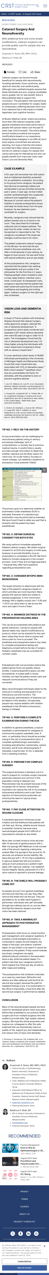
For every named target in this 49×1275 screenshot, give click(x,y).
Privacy (24, 1191)
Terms (24, 1199)
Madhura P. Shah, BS (20, 1110)
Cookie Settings (24, 1261)
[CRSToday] (18, 6)
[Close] (44, 1246)
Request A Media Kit (24, 1221)
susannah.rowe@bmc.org (23, 1102)
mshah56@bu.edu (20, 1123)
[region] (24, 1257)
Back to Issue (8, 20)
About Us (24, 1214)
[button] (8, 1060)
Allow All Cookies (24, 1268)
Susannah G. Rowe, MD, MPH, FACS (28, 1065)
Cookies (24, 1206)
